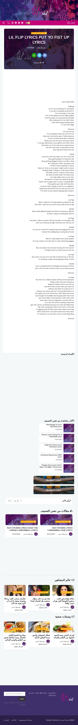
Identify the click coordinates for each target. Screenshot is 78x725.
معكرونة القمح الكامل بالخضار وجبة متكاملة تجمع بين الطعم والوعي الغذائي (15, 637)
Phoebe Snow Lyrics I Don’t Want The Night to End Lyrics (50, 466)
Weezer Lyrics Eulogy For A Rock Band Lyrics (52, 436)
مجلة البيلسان (64, 720)
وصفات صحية (63, 616)
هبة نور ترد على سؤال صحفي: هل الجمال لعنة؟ (40, 599)
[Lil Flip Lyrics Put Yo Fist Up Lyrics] (44, 55)
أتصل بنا (6, 720)
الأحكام (14, 720)
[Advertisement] (39, 85)
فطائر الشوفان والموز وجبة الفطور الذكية (41, 636)
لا (11, 501)
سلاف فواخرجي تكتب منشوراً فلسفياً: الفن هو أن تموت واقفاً (63, 601)
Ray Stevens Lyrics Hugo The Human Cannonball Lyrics (22, 529)
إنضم (22, 699)
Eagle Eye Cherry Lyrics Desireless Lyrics (53, 446)
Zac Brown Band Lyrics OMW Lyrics (51, 456)
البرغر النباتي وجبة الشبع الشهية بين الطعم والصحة (64, 636)
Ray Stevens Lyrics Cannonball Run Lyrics (60, 529)
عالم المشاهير (63, 580)
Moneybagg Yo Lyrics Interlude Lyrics (54, 426)
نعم (15, 501)
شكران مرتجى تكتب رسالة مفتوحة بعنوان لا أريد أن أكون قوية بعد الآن (15, 601)
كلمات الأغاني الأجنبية (38, 33)
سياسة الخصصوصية (25, 720)
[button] (8, 23)
